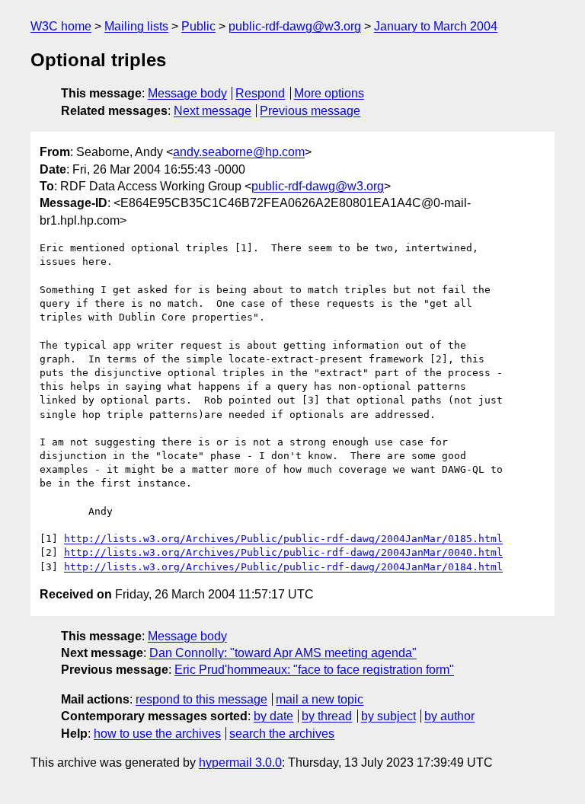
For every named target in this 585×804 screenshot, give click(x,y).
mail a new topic (319, 699)
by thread (327, 716)
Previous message (310, 110)
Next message (212, 110)
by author (449, 716)
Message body (187, 93)
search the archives (281, 733)
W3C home (60, 26)
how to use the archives (157, 733)
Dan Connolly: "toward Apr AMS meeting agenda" (283, 652)
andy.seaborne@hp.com (239, 151)
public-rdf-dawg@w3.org (295, 26)
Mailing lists (136, 26)
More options (329, 93)
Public (198, 26)
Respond (260, 93)
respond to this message (201, 699)
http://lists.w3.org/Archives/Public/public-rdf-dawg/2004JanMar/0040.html (283, 552)
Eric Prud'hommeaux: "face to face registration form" (314, 669)
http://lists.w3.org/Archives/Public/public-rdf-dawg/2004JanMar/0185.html (283, 538)
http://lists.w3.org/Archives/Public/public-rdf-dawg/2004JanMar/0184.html (283, 567)
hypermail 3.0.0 (240, 762)
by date (273, 716)
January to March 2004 (435, 26)
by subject (388, 716)
